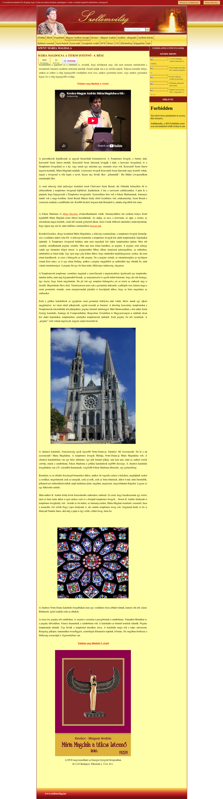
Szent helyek (62, 43)
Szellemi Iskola (145, 37)
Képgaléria (139, 43)
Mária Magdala (70, 213)
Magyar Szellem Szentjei (78, 37)
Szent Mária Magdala (55, 48)
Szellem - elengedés (127, 37)
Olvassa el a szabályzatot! (189, 2)
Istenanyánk (95, 225)
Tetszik (71, 61)
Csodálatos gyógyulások (168, 48)
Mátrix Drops (168, 53)
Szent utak (75, 43)
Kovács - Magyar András (103, 37)
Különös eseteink (45, 43)
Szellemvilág (112, 20)
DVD (103, 43)
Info (148, 43)
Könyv (110, 43)
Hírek (49, 37)
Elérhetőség (126, 43)
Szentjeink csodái (90, 43)
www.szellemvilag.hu (55, 793)
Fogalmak (59, 37)
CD (117, 43)
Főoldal (41, 37)
